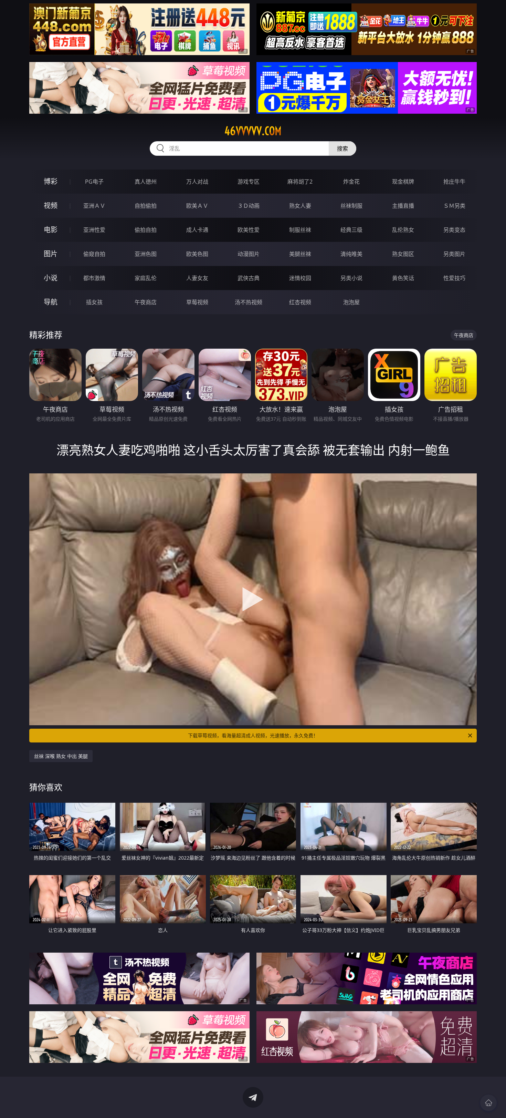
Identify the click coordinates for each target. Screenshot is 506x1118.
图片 (50, 253)
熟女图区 (403, 254)
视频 (50, 205)
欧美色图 (197, 254)
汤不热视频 (248, 302)
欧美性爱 (249, 230)
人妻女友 (197, 278)
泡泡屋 (351, 302)
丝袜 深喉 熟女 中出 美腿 (61, 756)
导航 (50, 302)
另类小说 (351, 278)
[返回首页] (488, 1103)
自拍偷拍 (146, 205)
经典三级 (351, 230)
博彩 (50, 181)
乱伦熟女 (403, 230)
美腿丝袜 (300, 254)
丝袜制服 (351, 205)
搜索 (342, 148)
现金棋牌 (403, 181)
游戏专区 (249, 181)
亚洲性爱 (94, 230)
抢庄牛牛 (454, 181)
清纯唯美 (351, 254)
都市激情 (94, 278)
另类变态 (454, 230)
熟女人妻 (300, 205)
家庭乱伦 (146, 278)
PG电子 (94, 181)
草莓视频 (197, 302)
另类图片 (454, 254)
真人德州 (146, 181)
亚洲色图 (146, 254)
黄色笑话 (403, 278)
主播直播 (403, 205)
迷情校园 (300, 278)
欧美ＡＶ (197, 205)
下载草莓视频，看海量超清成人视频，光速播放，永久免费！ (253, 735)
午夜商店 (146, 302)
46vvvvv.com (253, 131)
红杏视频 (300, 302)
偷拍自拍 (146, 230)
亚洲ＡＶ (94, 205)
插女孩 (94, 302)
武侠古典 (249, 278)
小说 (50, 278)
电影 (50, 229)
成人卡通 (197, 230)
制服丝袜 (300, 230)
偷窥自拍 (94, 254)
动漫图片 (249, 254)
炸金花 (351, 181)
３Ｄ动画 (249, 205)
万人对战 (197, 181)
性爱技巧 (454, 278)
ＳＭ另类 (454, 205)
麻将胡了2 (300, 181)
